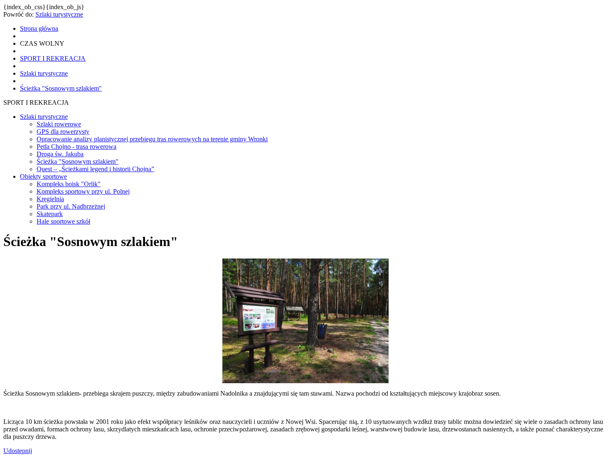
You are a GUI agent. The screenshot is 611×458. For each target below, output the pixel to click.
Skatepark (50, 213)
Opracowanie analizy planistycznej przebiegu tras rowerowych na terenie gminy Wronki (152, 139)
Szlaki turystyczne (59, 14)
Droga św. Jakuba (60, 154)
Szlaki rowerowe (59, 124)
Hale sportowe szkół (63, 221)
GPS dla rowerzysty (63, 131)
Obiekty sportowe (43, 176)
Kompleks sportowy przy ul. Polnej (83, 191)
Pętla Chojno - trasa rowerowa (76, 146)
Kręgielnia (50, 198)
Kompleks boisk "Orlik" (69, 183)
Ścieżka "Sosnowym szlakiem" (77, 161)
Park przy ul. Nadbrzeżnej (71, 206)
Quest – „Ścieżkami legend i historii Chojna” (95, 168)
